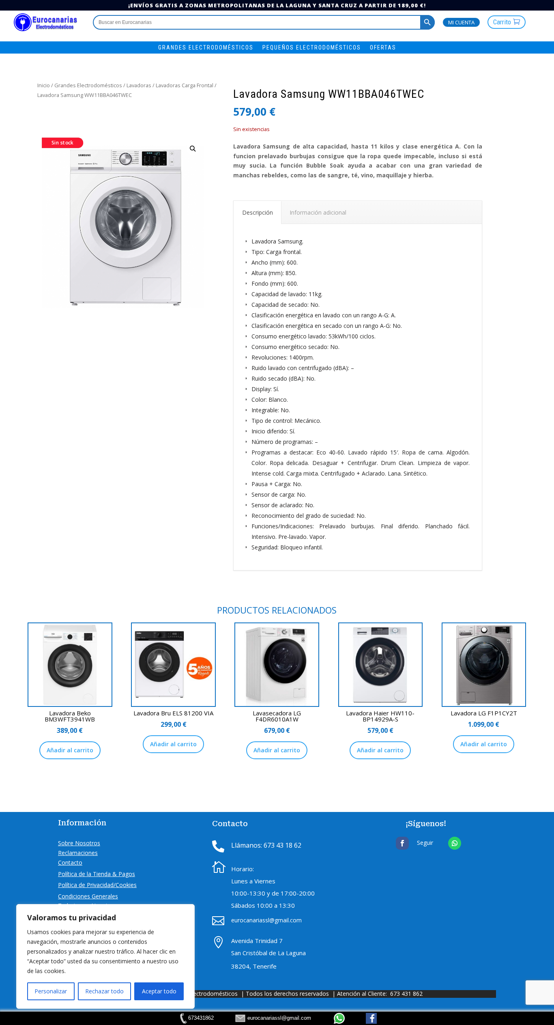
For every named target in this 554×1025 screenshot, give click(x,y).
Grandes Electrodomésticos (88, 85)
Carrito (502, 22)
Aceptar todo (159, 991)
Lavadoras (139, 85)
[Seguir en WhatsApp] (454, 843)
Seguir (425, 842)
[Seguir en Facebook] (402, 843)
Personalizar (50, 991)
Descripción (257, 212)
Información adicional (318, 212)
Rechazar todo (104, 991)
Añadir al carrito (70, 750)
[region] (105, 956)
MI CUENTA (461, 22)
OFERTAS (383, 48)
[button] (193, 148)
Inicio (43, 85)
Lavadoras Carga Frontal (184, 85)
